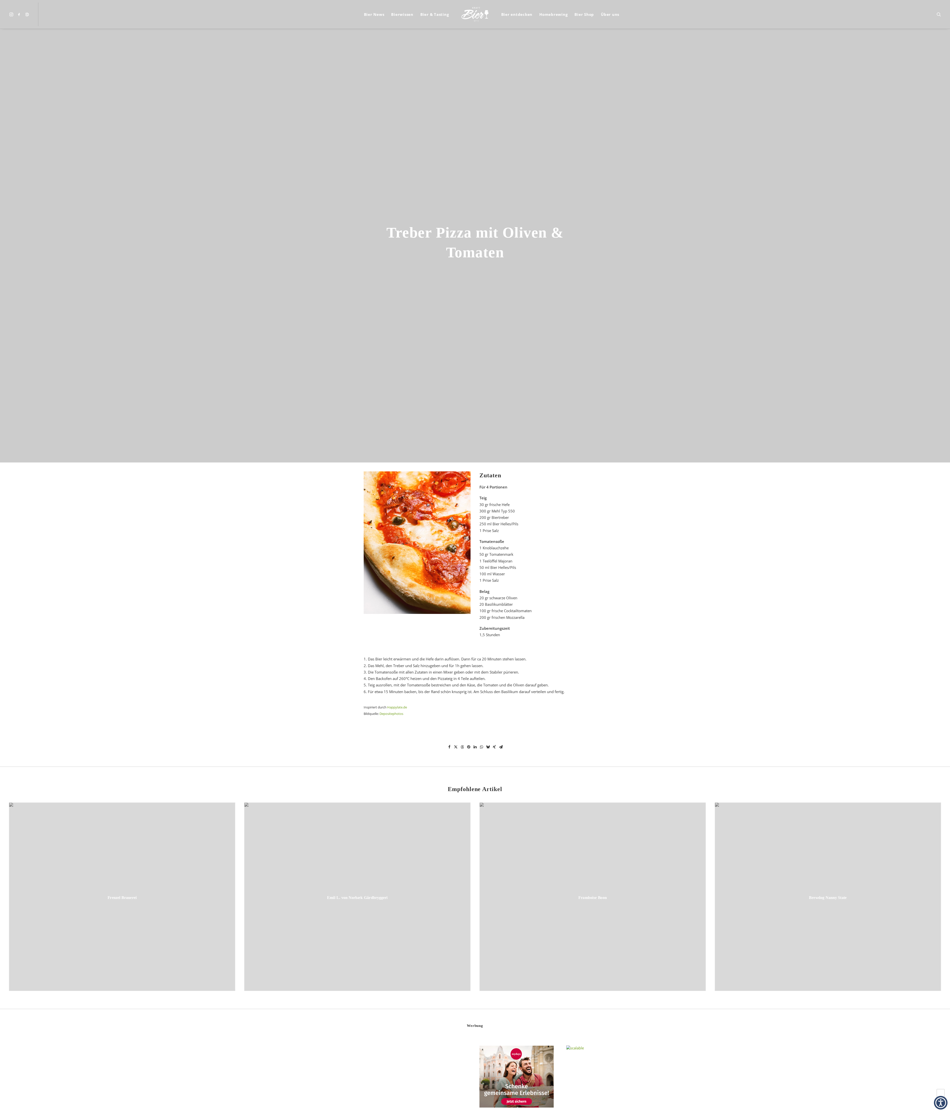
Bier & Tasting (434, 14)
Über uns (610, 14)
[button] (12, 14)
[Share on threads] (462, 747)
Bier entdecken (517, 14)
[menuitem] (12, 14)
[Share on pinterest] (469, 747)
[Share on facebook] (449, 747)
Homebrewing (553, 14)
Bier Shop (584, 14)
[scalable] (575, 1047)
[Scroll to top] (941, 1092)
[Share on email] (501, 747)
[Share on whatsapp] (481, 747)
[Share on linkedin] (475, 747)
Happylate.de (397, 707)
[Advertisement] (343, 1079)
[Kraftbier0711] (475, 14)
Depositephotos (391, 713)
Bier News (374, 14)
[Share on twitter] (456, 747)
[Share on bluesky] (488, 747)
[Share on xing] (494, 747)
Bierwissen (402, 14)
